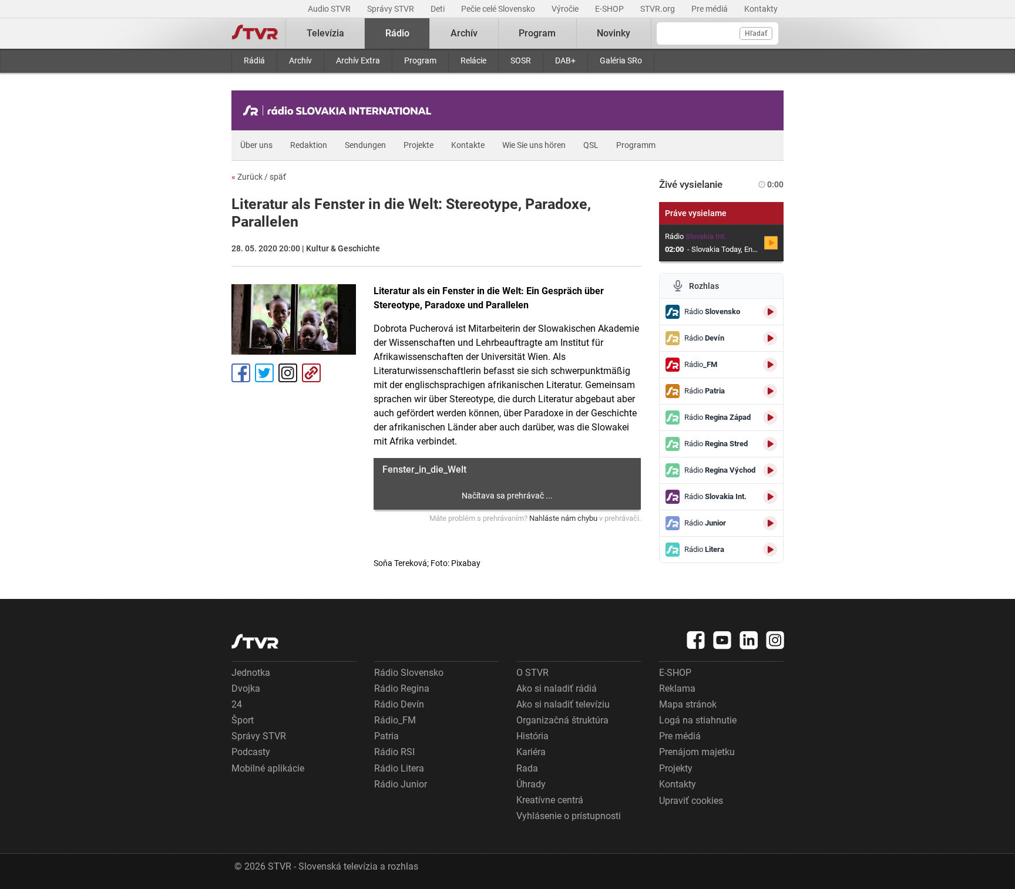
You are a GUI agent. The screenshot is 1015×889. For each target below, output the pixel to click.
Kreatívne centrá (549, 800)
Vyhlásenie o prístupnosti (568, 815)
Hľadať (756, 33)
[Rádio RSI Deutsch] (340, 110)
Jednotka (250, 672)
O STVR (532, 672)
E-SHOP (610, 9)
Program (420, 60)
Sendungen (365, 145)
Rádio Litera (399, 768)
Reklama (677, 688)
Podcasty (250, 751)
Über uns (256, 145)
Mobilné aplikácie (267, 768)
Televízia (325, 33)
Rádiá (254, 60)
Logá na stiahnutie (698, 720)
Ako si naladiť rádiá (556, 688)
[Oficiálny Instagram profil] (775, 640)
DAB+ (565, 60)
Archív (300, 60)
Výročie (566, 9)
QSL (591, 145)
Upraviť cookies (691, 800)
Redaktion (308, 145)
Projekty (676, 768)
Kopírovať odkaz (311, 372)
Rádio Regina (401, 688)
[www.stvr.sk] (254, 641)
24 (236, 704)
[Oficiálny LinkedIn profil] (749, 640)
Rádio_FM (395, 720)
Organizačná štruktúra (562, 720)
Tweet (264, 372)
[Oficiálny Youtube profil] (722, 640)
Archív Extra (358, 60)
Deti (438, 9)
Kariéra (531, 751)
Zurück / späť (258, 176)
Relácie (473, 60)
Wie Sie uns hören (534, 145)
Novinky (613, 33)
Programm (636, 145)
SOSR (520, 60)
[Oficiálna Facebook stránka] (696, 640)
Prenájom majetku (697, 751)
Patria (386, 736)
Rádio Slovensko (408, 672)
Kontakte (468, 145)
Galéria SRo (621, 60)
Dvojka (245, 688)
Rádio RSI (394, 751)
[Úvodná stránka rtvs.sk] (254, 33)
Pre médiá (710, 9)
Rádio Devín (399, 704)
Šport (242, 720)
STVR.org (658, 9)
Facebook (240, 372)
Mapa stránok (688, 704)
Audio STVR (330, 9)
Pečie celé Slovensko (499, 9)
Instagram (287, 372)
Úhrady (531, 784)
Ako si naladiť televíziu (563, 704)
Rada (527, 768)
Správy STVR (391, 9)
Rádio (397, 33)
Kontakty (761, 9)
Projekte (418, 145)
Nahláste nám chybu (563, 518)
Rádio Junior (400, 784)
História (532, 736)
